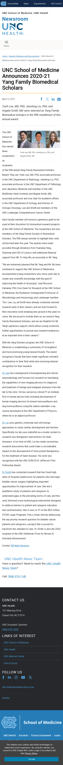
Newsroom (15, 19)
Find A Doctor (11, 663)
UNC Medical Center (14, 656)
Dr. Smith (6, 472)
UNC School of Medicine (17, 13)
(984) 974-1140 (17, 576)
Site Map (5, 698)
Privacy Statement (41, 735)
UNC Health (41, 13)
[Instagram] (16, 678)
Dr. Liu (5, 422)
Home (4, 56)
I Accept (31, 759)
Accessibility (13, 3)
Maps (26, 3)
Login (57, 735)
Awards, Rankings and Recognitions (24, 56)
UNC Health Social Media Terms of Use (18, 687)
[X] (30, 678)
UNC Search (56, 3)
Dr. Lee (5, 373)
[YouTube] (23, 678)
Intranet (23, 735)
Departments (40, 3)
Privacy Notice (31, 753)
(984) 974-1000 (10, 629)
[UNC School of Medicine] (31, 722)
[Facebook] (3, 678)
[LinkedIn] (9, 678)
